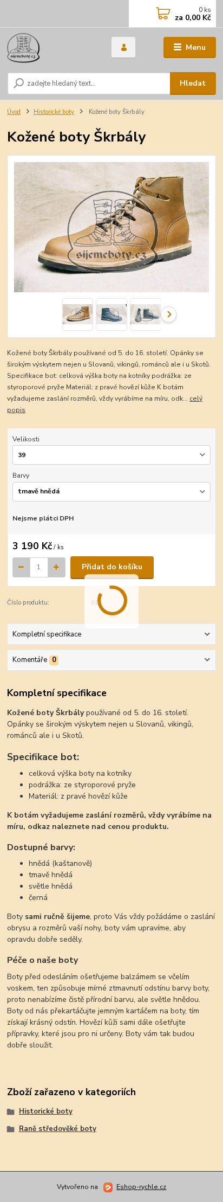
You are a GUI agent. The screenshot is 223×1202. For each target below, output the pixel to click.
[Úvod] (50, 48)
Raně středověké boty (57, 1129)
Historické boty (54, 112)
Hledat (193, 83)
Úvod (14, 112)
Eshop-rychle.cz (141, 1186)
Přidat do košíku (112, 567)
